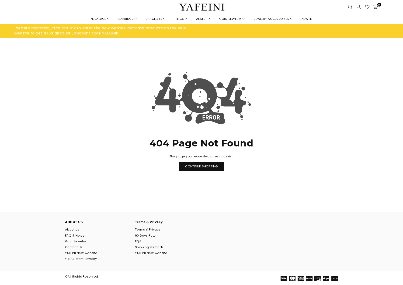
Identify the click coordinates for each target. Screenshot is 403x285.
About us (72, 229)
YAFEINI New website (81, 253)
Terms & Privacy (147, 229)
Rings (180, 19)
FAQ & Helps (74, 235)
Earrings (126, 19)
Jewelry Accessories (272, 19)
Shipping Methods (149, 247)
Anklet (202, 19)
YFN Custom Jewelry (81, 259)
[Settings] (359, 6)
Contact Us (74, 247)
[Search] (350, 6)
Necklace (99, 19)
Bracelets (154, 19)
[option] (108, 31)
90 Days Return (147, 235)
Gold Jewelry (231, 19)
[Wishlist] (367, 6)
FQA (138, 241)
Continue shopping (201, 166)
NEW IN (307, 19)
